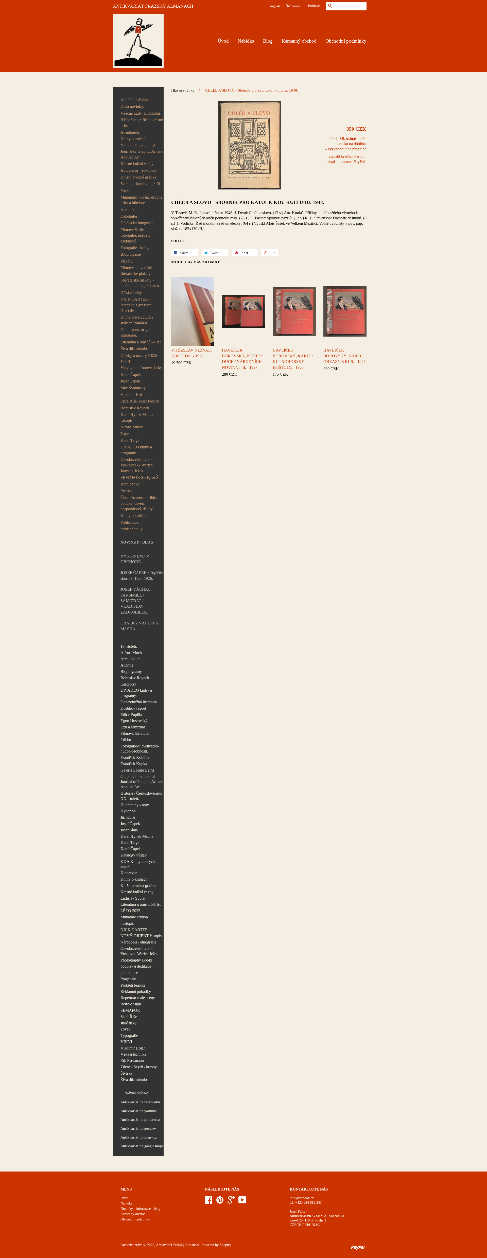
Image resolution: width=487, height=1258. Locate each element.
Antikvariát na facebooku (140, 1102)
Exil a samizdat (132, 727)
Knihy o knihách (133, 879)
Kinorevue (128, 873)
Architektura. (131, 209)
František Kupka (133, 764)
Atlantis (126, 665)
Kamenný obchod (299, 41)
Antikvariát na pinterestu (140, 1120)
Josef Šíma (129, 830)
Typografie (129, 1035)
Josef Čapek (130, 381)
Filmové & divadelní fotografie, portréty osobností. (136, 235)
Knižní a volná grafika (138, 177)
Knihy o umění (132, 139)
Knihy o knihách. (134, 515)
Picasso (126, 491)
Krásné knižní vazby (136, 892)
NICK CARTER (134, 930)
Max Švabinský (133, 388)
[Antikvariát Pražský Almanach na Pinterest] (220, 1202)
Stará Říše (128, 1017)
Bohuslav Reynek (134, 408)
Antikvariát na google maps (141, 1146)
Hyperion (128, 811)
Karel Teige (129, 440)
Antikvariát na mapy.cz (138, 1137)
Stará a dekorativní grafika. (142, 184)
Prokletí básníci (132, 985)
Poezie (125, 190)
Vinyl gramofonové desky (141, 367)
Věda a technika (133, 1054)
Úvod (223, 41)
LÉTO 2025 (130, 910)
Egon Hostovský (133, 721)
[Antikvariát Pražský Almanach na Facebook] (209, 1202)
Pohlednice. (129, 522)
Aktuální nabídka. (134, 100)
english (275, 6)
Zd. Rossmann (132, 1060)
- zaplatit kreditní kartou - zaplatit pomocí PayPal (345, 159)
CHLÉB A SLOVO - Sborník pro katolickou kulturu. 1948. (247, 202)
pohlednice (129, 972)
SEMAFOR (130, 1010)
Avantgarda (129, 132)
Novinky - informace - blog (140, 1209)
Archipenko (130, 484)
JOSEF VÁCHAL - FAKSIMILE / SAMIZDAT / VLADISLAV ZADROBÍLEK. (136, 600)
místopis (127, 923)
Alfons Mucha (132, 427)
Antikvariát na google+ (138, 1128)
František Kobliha (134, 757)
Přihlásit (314, 6)
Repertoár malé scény (137, 997)
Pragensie (128, 979)
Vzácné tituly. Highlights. (140, 113)
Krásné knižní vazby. (137, 164)
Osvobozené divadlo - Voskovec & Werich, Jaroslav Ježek (138, 465)
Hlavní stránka (182, 90)
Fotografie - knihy (134, 248)
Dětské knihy (131, 292)
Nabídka (246, 41)
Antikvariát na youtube (138, 1111)
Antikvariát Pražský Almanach (178, 1245)
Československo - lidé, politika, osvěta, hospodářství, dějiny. (138, 503)
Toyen (125, 433)
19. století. (128, 646)
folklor (125, 740)
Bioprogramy (131, 254)
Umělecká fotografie (136, 223)
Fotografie (128, 216)
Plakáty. (126, 261)
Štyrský (126, 1073)
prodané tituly (131, 529)
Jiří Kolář (127, 817)
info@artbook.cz (302, 1198)
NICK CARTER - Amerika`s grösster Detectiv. (135, 305)
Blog (268, 41)
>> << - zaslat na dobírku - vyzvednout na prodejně (345, 143)
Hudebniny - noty (134, 805)
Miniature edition (134, 917)
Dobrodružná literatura (138, 702)
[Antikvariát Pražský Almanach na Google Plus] (231, 1202)
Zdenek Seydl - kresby (138, 1067)
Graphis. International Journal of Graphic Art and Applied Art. (141, 151)
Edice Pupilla (131, 714)
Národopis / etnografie (138, 942)
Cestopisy (128, 684)
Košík (295, 6)
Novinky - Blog (136, 542)
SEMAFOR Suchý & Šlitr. (142, 477)
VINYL (126, 1042)
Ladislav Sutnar (133, 898)
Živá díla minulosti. (135, 348)
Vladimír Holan (133, 394)
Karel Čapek (130, 374)
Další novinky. (132, 106)
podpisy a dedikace (135, 966)
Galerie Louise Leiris (137, 770)
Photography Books (136, 960)
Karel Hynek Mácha (136, 836)
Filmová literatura (134, 733)
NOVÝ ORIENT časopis (141, 936)
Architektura (130, 659)
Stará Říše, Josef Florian (139, 401)
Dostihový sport (133, 708)
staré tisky (128, 1023)
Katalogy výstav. (133, 855)
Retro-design (130, 1004)
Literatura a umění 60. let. (141, 342)
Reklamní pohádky (135, 991)
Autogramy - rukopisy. (138, 170)
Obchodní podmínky (346, 41)
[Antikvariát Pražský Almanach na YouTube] (242, 1202)
